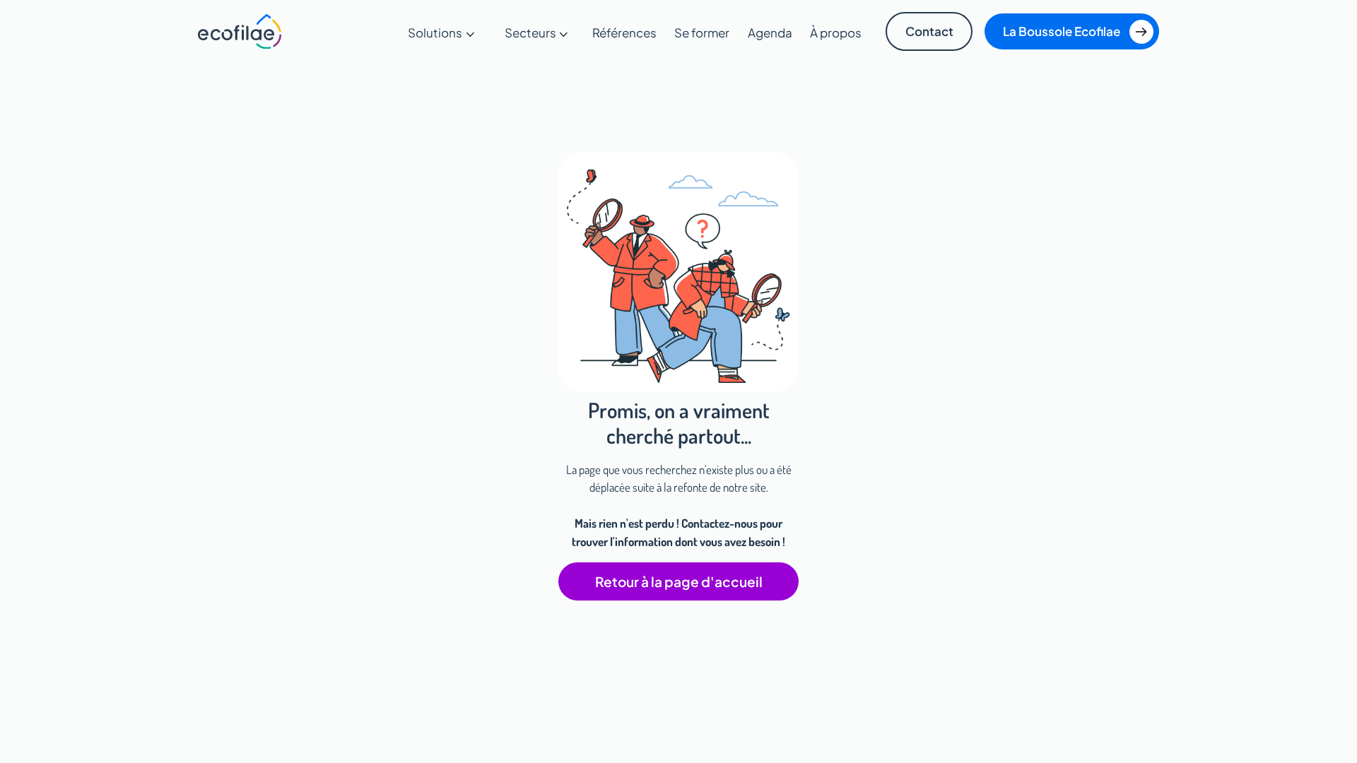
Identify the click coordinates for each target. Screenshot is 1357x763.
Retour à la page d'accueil (679, 581)
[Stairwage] (240, 31)
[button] (441, 33)
